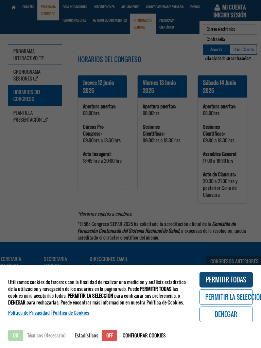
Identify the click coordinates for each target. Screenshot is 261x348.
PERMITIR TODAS (226, 279)
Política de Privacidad (29, 312)
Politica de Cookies (71, 312)
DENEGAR (226, 314)
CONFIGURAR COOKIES (144, 335)
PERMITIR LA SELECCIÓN (229, 297)
